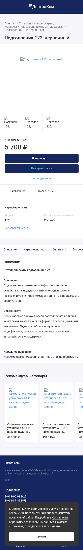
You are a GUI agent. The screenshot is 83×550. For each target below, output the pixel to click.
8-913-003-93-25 (15, 496)
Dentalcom (13, 463)
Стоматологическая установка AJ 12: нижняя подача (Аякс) (56, 428)
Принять (41, 536)
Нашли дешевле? (41, 178)
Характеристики (35, 249)
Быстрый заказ (41, 168)
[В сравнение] (28, 386)
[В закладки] (33, 386)
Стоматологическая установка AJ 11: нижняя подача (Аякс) (20, 428)
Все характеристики (17, 227)
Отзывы (59, 249)
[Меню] (7, 7)
